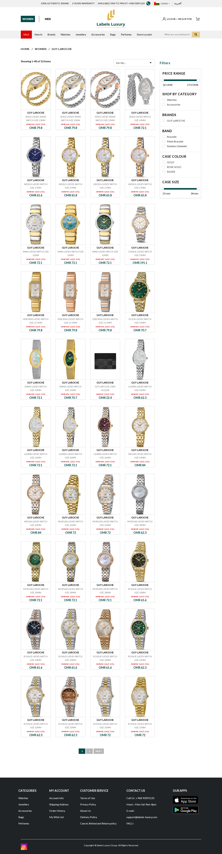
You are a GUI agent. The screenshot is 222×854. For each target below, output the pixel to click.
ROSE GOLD (174, 167)
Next (99, 751)
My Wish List (56, 817)
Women (27, 18)
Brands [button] (51, 34)
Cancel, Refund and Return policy (98, 823)
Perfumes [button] (126, 34)
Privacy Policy (88, 804)
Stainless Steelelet (177, 146)
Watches (172, 99)
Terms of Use (87, 798)
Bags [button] (113, 34)
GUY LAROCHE (62, 48)
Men (48, 18)
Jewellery (23, 804)
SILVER (171, 171)
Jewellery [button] (81, 34)
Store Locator (144, 34)
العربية (177, 3)
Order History (57, 810)
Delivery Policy (88, 817)
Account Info (56, 798)
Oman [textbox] (164, 3)
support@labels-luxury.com (141, 817)
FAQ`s (130, 823)
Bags (21, 817)
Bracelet (171, 136)
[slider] (162, 80)
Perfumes (23, 823)
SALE (26, 34)
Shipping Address (59, 804)
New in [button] (38, 34)
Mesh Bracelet (175, 141)
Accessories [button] (98, 34)
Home (25, 48)
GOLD (170, 162)
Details (35, 69)
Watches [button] (65, 34)
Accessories (173, 104)
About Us (85, 810)
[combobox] (165, 3)
